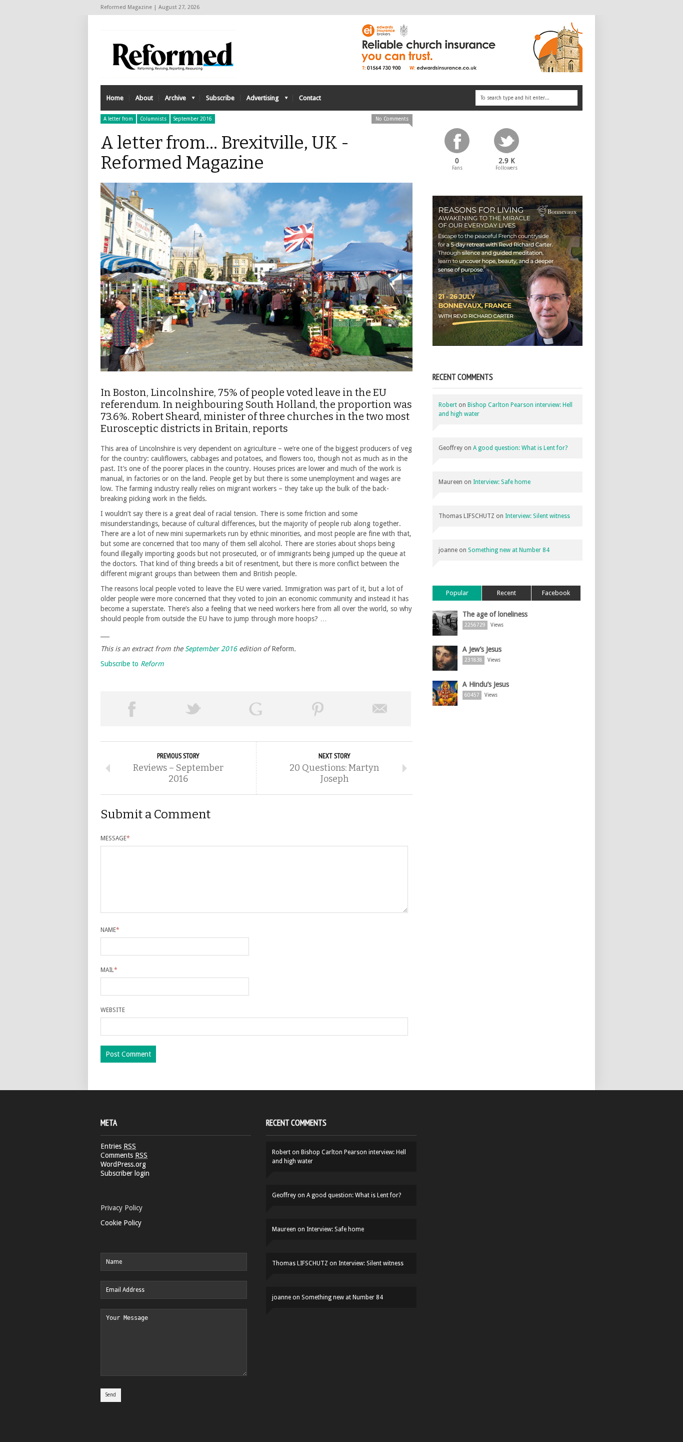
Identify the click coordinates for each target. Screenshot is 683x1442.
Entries (118, 1146)
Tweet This (193, 708)
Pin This (318, 708)
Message (115, 838)
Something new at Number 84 (509, 550)
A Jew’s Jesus (482, 649)
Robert (447, 404)
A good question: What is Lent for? (520, 447)
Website (112, 1010)
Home (115, 98)
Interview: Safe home (501, 482)
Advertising (259, 100)
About (144, 98)
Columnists (153, 119)
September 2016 (193, 119)
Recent (506, 593)
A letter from (118, 119)
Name (110, 929)
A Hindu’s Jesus (485, 684)
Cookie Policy (121, 1223)
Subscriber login (125, 1173)
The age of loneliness (495, 614)
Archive (172, 100)
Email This (380, 708)
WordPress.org (123, 1164)
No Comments (392, 119)
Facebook (556, 593)
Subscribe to (132, 664)
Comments (124, 1155)
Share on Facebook (131, 708)
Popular (457, 593)
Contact (310, 98)
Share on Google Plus (255, 708)
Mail (109, 970)
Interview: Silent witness (537, 516)
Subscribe (220, 98)
